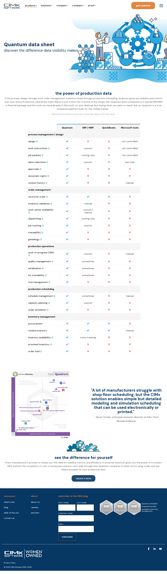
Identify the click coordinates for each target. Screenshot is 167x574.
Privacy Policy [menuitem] (10, 563)
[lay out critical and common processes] (37, 141)
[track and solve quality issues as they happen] (52, 262)
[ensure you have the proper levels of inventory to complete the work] (51, 204)
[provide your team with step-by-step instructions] (49, 148)
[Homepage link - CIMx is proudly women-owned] (23, 558)
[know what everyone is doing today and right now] (29, 255)
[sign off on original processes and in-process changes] (40, 169)
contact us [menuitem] (9, 518)
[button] (161, 5)
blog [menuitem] (6, 507)
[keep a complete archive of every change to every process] (46, 183)
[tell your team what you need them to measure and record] (47, 162)
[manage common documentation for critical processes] (48, 176)
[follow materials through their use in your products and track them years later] (46, 275)
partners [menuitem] (35, 512)
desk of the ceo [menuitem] (11, 512)
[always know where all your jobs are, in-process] (43, 226)
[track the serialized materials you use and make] (43, 268)
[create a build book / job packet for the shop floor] (42, 155)
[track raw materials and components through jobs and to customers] (42, 233)
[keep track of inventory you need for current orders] (51, 344)
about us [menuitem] (35, 502)
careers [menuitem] (34, 507)
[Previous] (92, 405)
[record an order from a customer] (47, 197)
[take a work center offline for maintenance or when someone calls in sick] (49, 303)
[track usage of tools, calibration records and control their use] (49, 282)
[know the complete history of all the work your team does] (41, 239)
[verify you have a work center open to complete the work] (29, 213)
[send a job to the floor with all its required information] (42, 219)
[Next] (160, 405)
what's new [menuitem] (9, 502)
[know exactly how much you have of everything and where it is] (52, 338)
